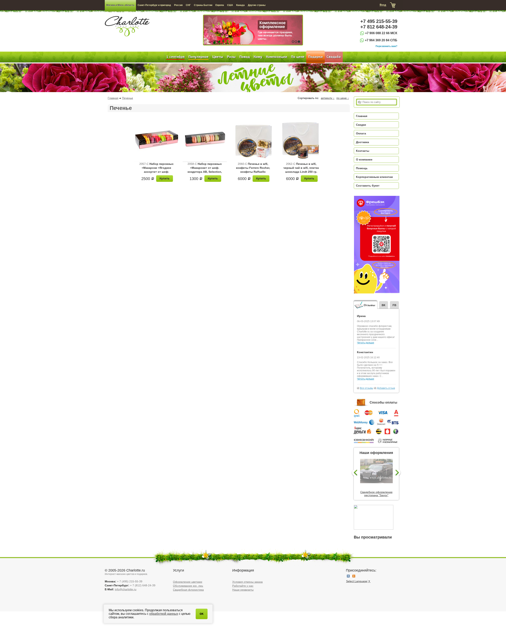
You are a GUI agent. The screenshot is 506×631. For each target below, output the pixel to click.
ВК (383, 305)
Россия (178, 5)
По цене (297, 57)
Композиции (276, 57)
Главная (113, 98)
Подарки (315, 57)
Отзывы (369, 305)
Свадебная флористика (188, 589)
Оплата (361, 133)
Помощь (362, 168)
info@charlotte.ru (125, 589)
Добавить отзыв (386, 388)
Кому (258, 57)
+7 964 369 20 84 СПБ (381, 40)
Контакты (362, 150)
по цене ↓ (342, 98)
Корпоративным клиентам (374, 176)
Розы (231, 57)
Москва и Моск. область (120, 5)
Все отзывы (366, 388)
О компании (364, 159)
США (230, 5)
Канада (240, 5)
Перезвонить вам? (386, 46)
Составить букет (368, 185)
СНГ (188, 5)
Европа (219, 5)
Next (398, 473)
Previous (354, 473)
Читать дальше (365, 342)
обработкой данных (163, 613)
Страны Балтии (203, 5)
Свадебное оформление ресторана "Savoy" (376, 493)
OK (202, 614)
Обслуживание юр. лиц (188, 585)
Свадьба (334, 57)
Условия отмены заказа (247, 581)
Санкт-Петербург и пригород (154, 5)
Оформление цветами (187, 581)
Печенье (127, 98)
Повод (244, 57)
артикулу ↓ (327, 98)
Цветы (217, 57)
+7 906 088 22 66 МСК (381, 33)
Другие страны (256, 5)
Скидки (361, 124)
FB (394, 305)
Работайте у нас (242, 585)
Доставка (362, 142)
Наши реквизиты (243, 589)
